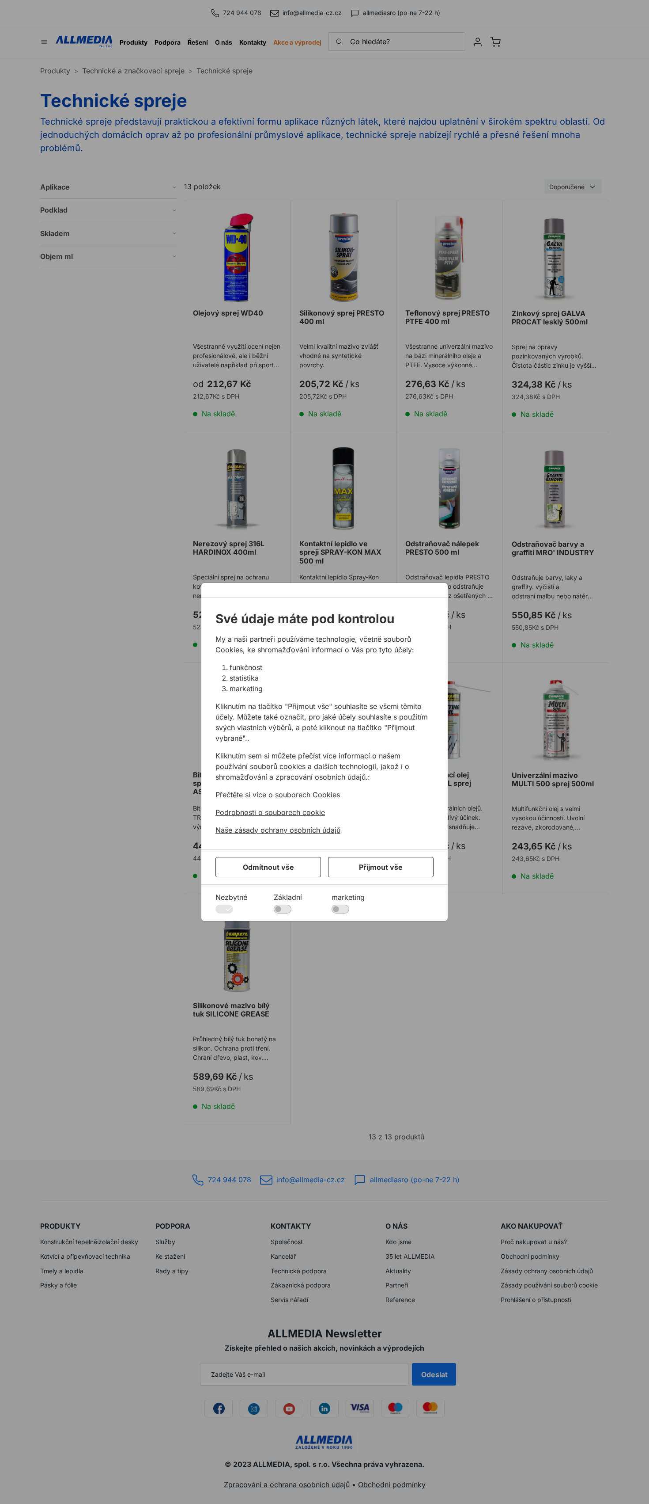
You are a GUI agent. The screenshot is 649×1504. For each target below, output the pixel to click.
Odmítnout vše (268, 867)
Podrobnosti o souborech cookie (270, 812)
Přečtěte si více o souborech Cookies (277, 794)
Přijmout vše (381, 867)
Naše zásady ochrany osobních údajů (277, 830)
